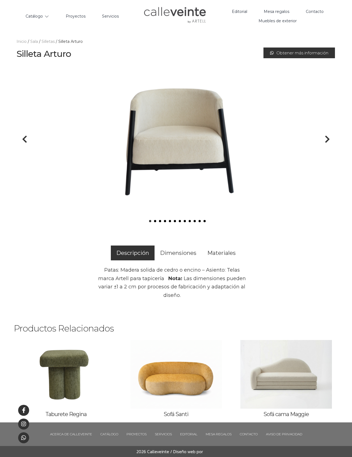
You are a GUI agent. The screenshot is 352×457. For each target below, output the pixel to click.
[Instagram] (23, 424)
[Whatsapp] (23, 437)
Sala (34, 41)
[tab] (133, 253)
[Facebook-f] (23, 410)
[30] (176, 139)
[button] (299, 53)
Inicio (21, 41)
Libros (208, 451)
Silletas (48, 41)
